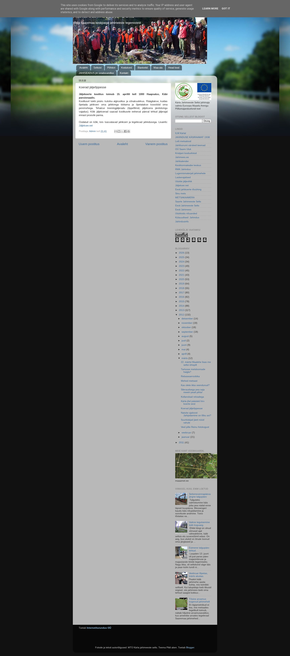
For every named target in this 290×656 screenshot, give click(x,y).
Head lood (173, 67)
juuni (184, 345)
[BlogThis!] (119, 131)
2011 (182, 442)
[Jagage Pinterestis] (128, 131)
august (185, 336)
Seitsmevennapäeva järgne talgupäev (200, 495)
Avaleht (83, 67)
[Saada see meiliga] (115, 131)
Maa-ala (158, 67)
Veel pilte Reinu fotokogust (195, 427)
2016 (182, 297)
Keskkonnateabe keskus (188, 165)
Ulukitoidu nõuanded (186, 213)
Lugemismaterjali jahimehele (190, 173)
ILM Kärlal (180, 133)
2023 (182, 266)
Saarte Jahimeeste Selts (188, 201)
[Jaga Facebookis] (125, 131)
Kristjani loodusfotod (186, 153)
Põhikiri (111, 67)
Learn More (210, 8)
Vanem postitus (156, 144)
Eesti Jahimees (183, 209)
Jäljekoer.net (86, 125)
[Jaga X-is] (122, 131)
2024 (182, 261)
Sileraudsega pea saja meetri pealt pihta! (193, 391)
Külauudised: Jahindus (187, 217)
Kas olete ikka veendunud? (195, 385)
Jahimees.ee (182, 157)
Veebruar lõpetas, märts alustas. (198, 574)
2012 (182, 314)
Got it (226, 8)
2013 (182, 310)
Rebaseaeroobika (190, 376)
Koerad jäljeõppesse (192, 408)
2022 (182, 270)
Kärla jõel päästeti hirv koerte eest (192, 402)
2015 (182, 301)
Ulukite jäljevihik (183, 181)
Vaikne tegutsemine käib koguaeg (199, 523)
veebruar (187, 432)
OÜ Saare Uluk (183, 149)
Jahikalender (182, 161)
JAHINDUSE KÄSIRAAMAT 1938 (192, 137)
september (188, 332)
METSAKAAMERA (185, 197)
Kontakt (124, 73)
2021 (182, 275)
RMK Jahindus (183, 169)
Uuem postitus (89, 144)
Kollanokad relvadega (192, 397)
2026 (182, 253)
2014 (182, 306)
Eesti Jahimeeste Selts (187, 205)
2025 (182, 257)
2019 (182, 283)
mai (184, 349)
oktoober (187, 327)
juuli (184, 340)
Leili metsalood (183, 141)
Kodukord (126, 67)
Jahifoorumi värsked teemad (190, 145)
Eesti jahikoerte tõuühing (188, 189)
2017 (182, 292)
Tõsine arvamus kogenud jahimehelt (199, 600)
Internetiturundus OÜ (99, 628)
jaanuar (186, 437)
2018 (182, 288)
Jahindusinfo (182, 221)
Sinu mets (180, 193)
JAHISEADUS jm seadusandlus (96, 73)
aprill (184, 354)
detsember (188, 318)
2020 (182, 279)
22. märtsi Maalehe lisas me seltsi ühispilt (196, 363)
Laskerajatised (183, 177)
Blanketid (143, 67)
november (187, 323)
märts (185, 358)
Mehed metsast (189, 381)
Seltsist (97, 67)
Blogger (190, 647)
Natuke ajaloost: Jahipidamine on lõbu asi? (196, 414)
